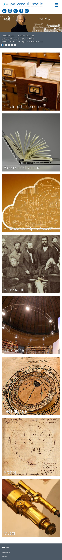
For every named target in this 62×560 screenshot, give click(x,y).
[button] (2, 45)
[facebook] (21, 11)
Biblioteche (6, 552)
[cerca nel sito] (4, 11)
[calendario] (10, 11)
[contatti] (15, 11)
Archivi (4, 557)
